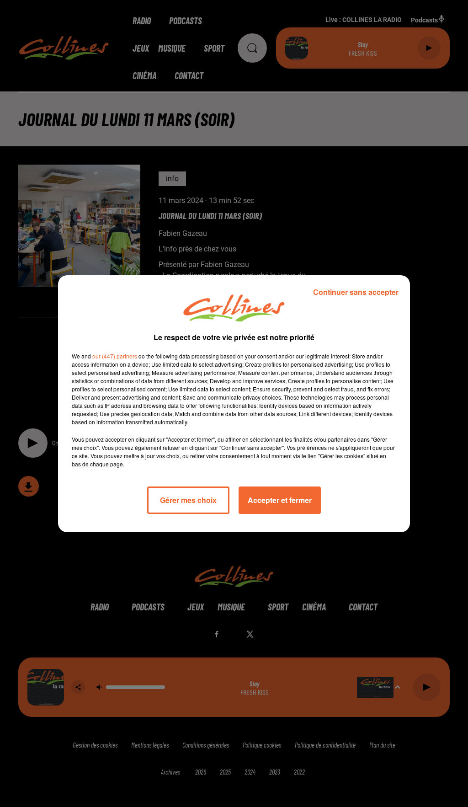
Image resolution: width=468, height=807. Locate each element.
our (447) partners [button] (114, 356)
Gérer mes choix (188, 500)
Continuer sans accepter (356, 292)
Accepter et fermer (280, 500)
